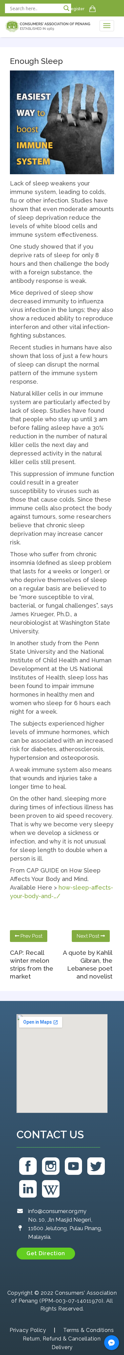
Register (76, 9)
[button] (46, 1253)
